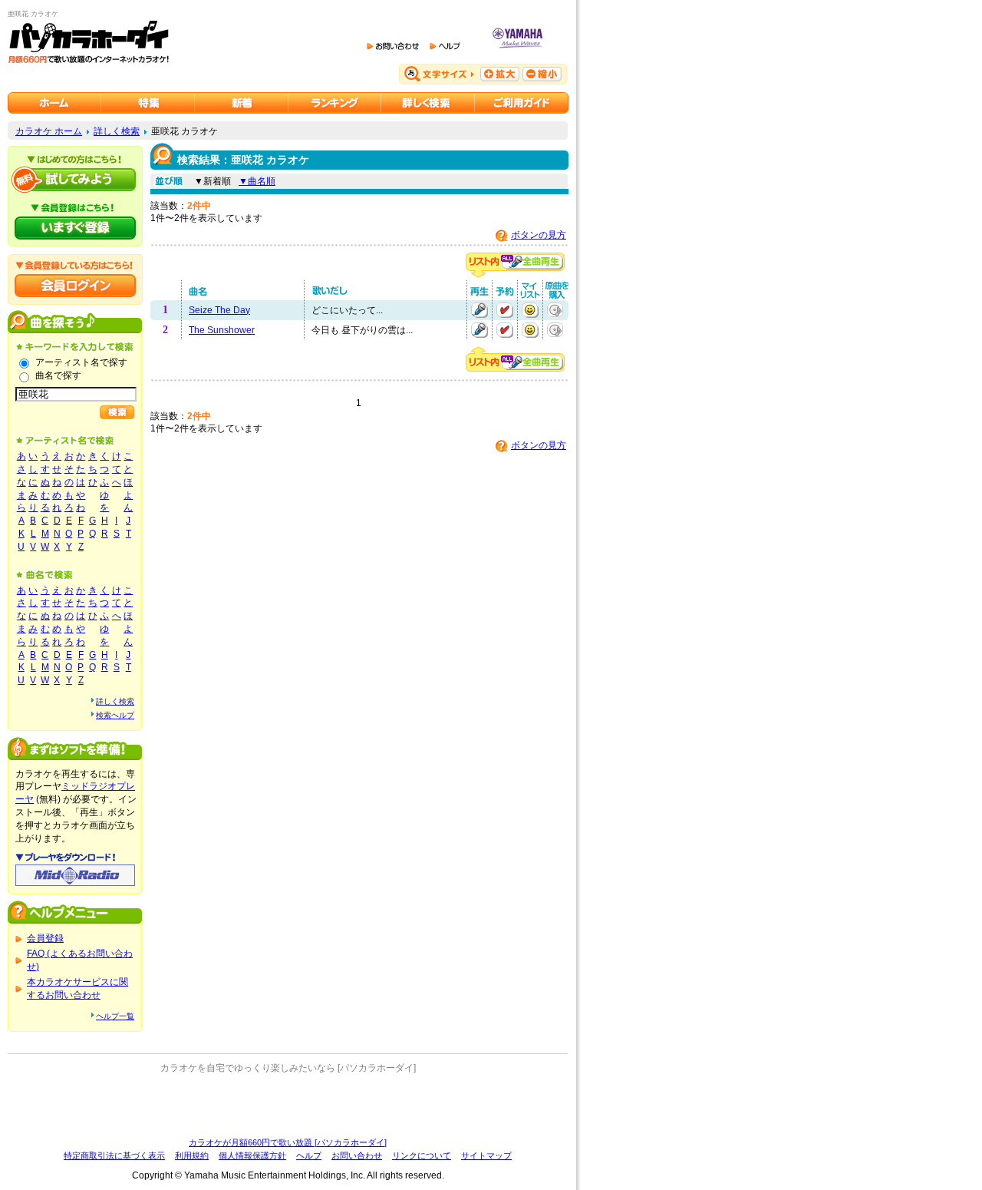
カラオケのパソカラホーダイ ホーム (54, 103)
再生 (479, 310)
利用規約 (192, 1155)
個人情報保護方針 (252, 1155)
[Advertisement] (287, 1106)
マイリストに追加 (530, 310)
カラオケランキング (334, 103)
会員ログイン (75, 285)
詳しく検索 (117, 131)
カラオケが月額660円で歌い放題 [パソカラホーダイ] (288, 1142)
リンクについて (421, 1155)
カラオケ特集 (148, 103)
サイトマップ (486, 1155)
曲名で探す (58, 375)
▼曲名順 (257, 181)
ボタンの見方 (538, 235)
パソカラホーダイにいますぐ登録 (75, 228)
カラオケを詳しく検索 (428, 103)
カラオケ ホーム (48, 131)
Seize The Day (219, 310)
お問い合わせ (356, 1155)
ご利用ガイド (521, 103)
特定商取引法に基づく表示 (114, 1155)
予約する (504, 310)
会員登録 (45, 938)
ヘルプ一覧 (115, 1016)
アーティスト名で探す (81, 362)
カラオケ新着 (241, 103)
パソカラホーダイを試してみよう (75, 179)
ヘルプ (308, 1155)
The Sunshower (222, 330)
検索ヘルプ (115, 715)
